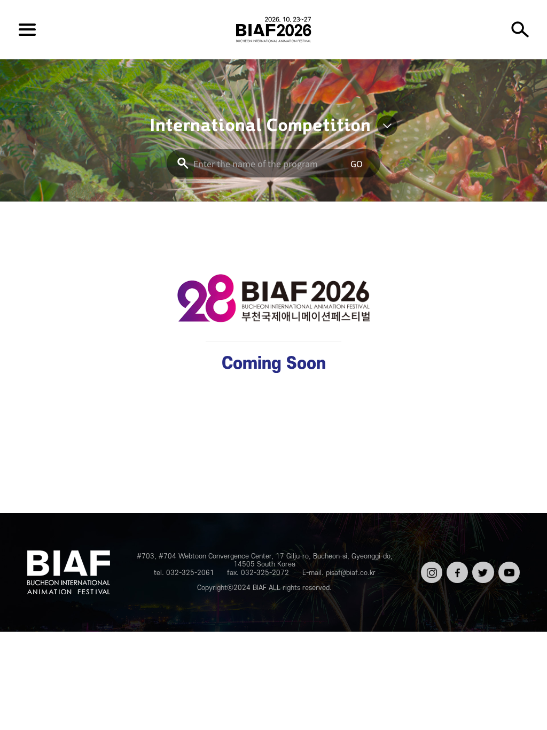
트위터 (481, 565)
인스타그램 (430, 569)
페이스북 (456, 569)
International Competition (260, 125)
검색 (519, 29)
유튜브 (508, 565)
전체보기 (27, 29)
